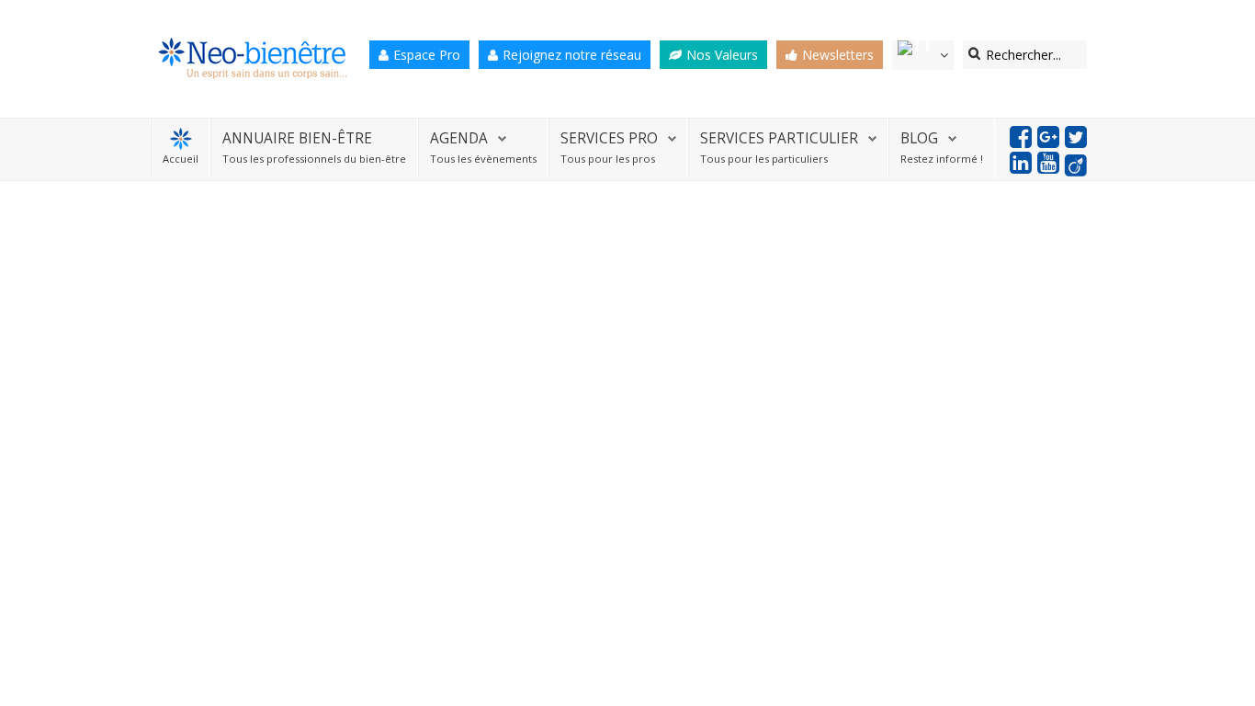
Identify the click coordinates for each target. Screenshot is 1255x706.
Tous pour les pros (607, 158)
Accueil (180, 158)
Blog (919, 138)
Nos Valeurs (722, 54)
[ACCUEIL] (180, 138)
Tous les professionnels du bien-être (314, 158)
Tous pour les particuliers (764, 158)
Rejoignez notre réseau (572, 54)
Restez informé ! (941, 158)
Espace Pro (426, 54)
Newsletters (838, 54)
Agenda (459, 138)
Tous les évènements (483, 158)
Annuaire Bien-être (297, 138)
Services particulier (779, 138)
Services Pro (609, 138)
